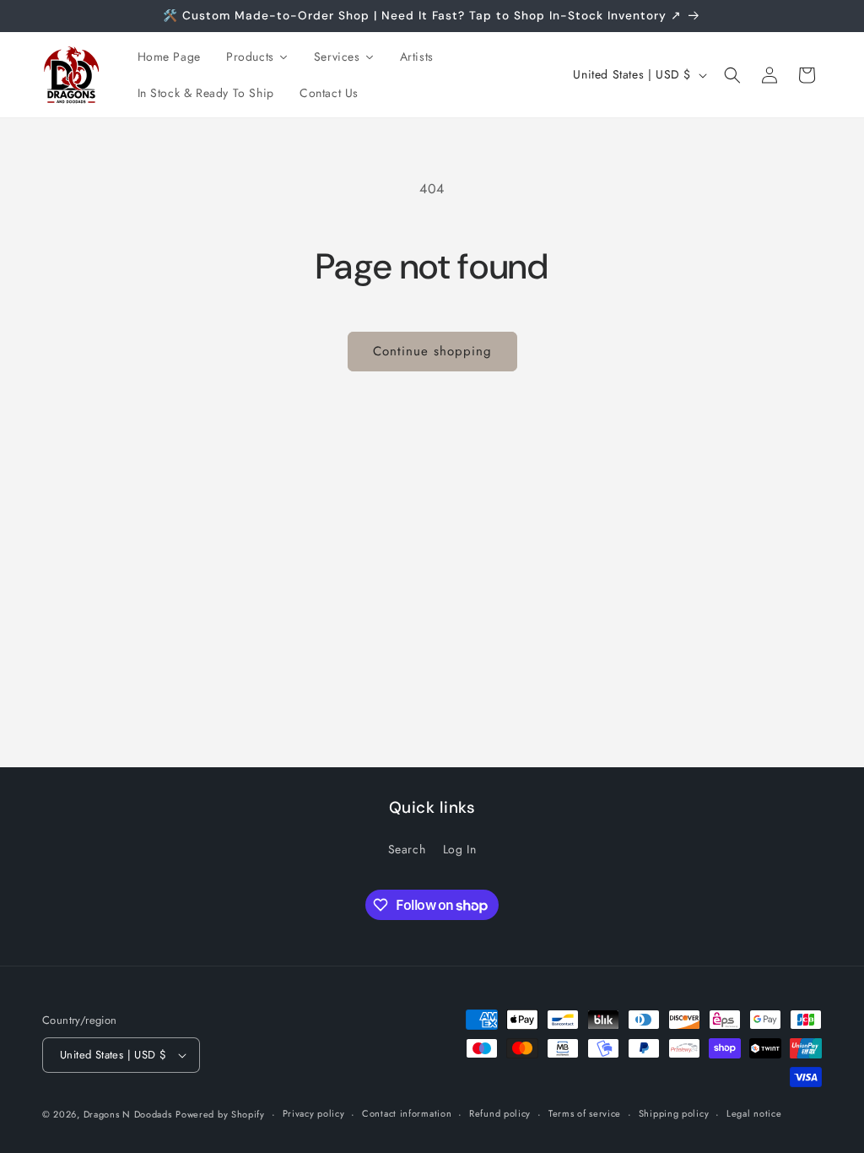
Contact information (406, 1113)
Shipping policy (674, 1113)
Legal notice (753, 1113)
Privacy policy (314, 1113)
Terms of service (584, 1113)
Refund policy (500, 1113)
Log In (460, 849)
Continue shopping (432, 351)
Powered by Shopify (220, 1114)
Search (407, 849)
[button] (732, 75)
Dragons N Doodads (128, 1114)
